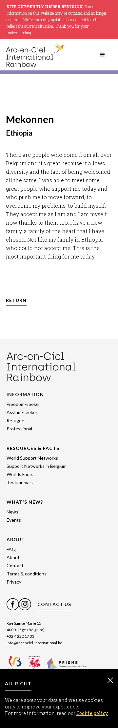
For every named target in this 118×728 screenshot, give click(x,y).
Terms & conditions (27, 573)
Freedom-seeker (23, 404)
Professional (19, 428)
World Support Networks (32, 458)
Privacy (14, 582)
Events (14, 520)
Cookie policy (92, 713)
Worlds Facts (20, 474)
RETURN (16, 300)
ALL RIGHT (18, 683)
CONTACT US (54, 604)
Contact (15, 565)
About (13, 557)
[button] (102, 55)
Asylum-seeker (22, 412)
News (12, 511)
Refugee (15, 420)
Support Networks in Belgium (37, 466)
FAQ (11, 549)
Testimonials (20, 482)
